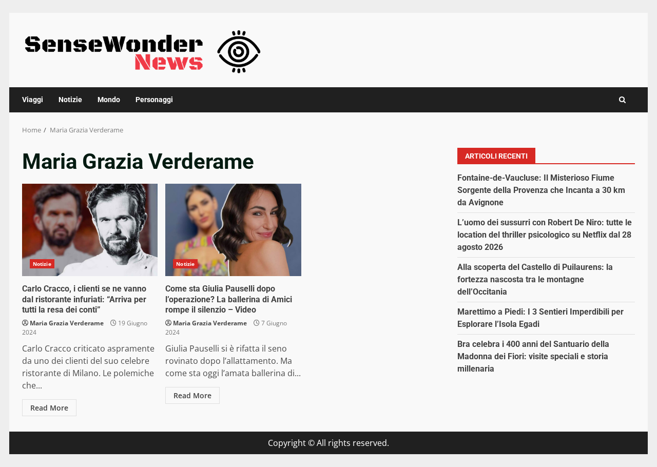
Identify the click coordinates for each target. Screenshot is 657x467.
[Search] (622, 100)
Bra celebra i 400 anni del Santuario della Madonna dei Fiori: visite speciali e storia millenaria (533, 356)
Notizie (70, 99)
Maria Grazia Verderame (67, 323)
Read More (49, 408)
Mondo (109, 99)
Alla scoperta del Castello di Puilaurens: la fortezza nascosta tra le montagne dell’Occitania (535, 279)
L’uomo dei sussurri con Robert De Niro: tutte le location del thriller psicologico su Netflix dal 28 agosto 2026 (544, 235)
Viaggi (32, 99)
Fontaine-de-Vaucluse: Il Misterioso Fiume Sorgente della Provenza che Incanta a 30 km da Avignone (541, 190)
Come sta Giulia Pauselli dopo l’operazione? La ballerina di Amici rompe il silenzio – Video (233, 230)
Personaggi (154, 99)
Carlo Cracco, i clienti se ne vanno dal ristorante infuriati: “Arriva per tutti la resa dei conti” (90, 230)
